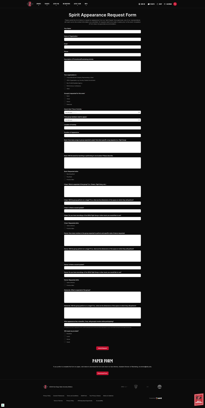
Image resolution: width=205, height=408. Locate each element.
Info (86, 4)
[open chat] (199, 399)
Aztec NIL (56, 4)
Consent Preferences (58, 395)
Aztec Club (77, 4)
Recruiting (66, 4)
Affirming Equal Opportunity (85, 400)
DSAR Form (84, 395)
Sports (39, 4)
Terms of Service (58, 400)
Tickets (47, 4)
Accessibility (99, 400)
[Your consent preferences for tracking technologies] (2, 405)
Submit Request (102, 348)
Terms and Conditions (72, 395)
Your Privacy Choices (95, 395)
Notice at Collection (108, 395)
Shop (159, 5)
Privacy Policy (47, 395)
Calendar (169, 4)
